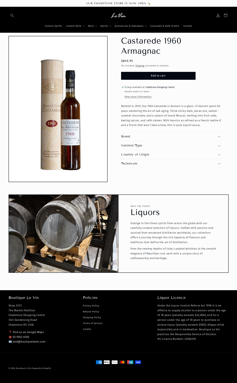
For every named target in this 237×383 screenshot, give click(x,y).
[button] (12, 15)
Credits (87, 329)
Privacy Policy (91, 305)
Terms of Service (92, 323)
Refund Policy (91, 311)
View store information (138, 96)
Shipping (139, 65)
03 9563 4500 (21, 337)
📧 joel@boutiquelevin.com (27, 341)
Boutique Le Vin (23, 368)
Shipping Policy (92, 317)
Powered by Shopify (41, 368)
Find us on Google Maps (28, 332)
